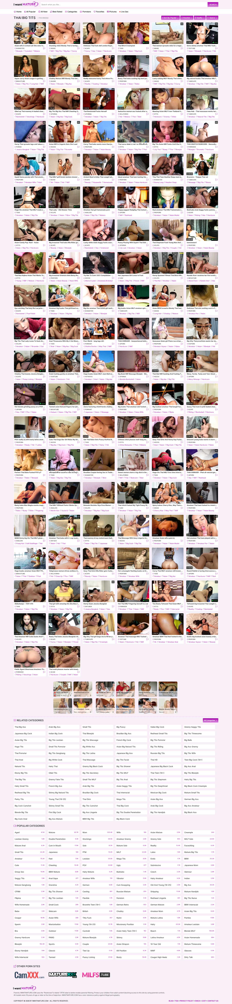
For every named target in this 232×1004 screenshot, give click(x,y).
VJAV (121, 278)
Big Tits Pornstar (158, 740)
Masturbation (63, 924)
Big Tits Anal (122, 779)
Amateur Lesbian (199, 924)
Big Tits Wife (190, 753)
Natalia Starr (205, 281)
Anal (40, 182)
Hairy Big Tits (190, 779)
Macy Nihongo (194, 379)
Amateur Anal (173, 642)
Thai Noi (157, 281)
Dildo (174, 117)
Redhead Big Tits (22, 792)
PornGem (192, 147)
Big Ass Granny (191, 746)
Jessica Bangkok (22, 150)
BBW (199, 859)
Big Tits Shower (123, 766)
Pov (28, 412)
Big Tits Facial (123, 760)
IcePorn (191, 344)
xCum (53, 672)
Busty (165, 150)
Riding (197, 215)
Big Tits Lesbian (56, 740)
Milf (52, 51)
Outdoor (32, 576)
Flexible (97, 898)
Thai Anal (19, 760)
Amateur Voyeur (160, 346)
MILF (131, 852)
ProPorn (122, 81)
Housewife (97, 182)
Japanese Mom (199, 865)
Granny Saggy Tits (192, 727)
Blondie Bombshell (127, 379)
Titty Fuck (97, 918)
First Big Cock (55, 812)
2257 (204, 1001)
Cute (29, 865)
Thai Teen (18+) (157, 773)
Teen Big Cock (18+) (193, 760)
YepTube (191, 48)
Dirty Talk (199, 957)
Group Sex (29, 872)
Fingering (39, 511)
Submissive (165, 865)
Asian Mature (165, 832)
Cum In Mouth (63, 845)
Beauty (88, 182)
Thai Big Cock (123, 806)
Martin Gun (55, 511)
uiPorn (122, 213)
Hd (215, 51)
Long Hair (34, 84)
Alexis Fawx (193, 281)
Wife (131, 832)
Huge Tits (19, 746)
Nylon (131, 918)
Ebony (208, 182)
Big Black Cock (123, 819)
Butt (214, 576)
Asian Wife (74, 281)
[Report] (44, 48)
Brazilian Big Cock (90, 792)
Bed (139, 117)
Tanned (63, 957)
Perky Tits (19, 799)
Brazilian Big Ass (124, 733)
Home (18, 11)
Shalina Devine (91, 346)
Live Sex (124, 11)
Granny (167, 117)
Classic (63, 950)
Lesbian (97, 859)
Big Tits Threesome (193, 733)
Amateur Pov (194, 314)
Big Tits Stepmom (158, 779)
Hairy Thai (53, 766)
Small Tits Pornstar (57, 746)
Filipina (29, 898)
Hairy (102, 445)
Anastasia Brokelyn (105, 281)
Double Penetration (63, 839)
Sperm (29, 924)
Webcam (63, 911)
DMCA (197, 1001)
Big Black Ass (190, 812)
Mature (37, 51)
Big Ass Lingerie (90, 812)
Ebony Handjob (29, 950)
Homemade (108, 182)
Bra (29, 931)
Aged (29, 832)
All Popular (31, 11)
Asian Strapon (131, 944)
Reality (87, 84)
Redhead (128, 215)
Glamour (199, 872)
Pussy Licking (28, 379)
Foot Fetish (31, 314)
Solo (97, 845)
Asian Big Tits (21, 740)
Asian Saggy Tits (124, 786)
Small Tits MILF (89, 779)
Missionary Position (131, 924)
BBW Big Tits (88, 819)
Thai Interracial (123, 792)
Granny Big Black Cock (93, 766)
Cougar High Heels (165, 957)
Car (42, 346)
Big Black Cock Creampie (195, 786)
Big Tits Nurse (199, 898)
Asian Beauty (106, 150)
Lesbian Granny (29, 839)
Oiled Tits (53, 773)
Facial (136, 281)
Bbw (68, 215)
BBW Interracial (199, 904)
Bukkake (131, 872)
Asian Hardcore (141, 182)
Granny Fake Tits (56, 779)
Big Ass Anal (190, 766)
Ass (93, 51)
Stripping (165, 891)
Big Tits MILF (122, 773)
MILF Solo (199, 839)
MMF (165, 950)
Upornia (54, 114)
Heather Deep (171, 182)
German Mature (165, 904)
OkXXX (53, 48)
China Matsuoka (126, 445)
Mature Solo (131, 845)
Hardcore (107, 51)
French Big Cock (124, 740)
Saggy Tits (29, 878)
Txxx (121, 48)
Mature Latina (165, 918)
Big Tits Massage (90, 740)
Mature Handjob (199, 891)
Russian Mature (131, 891)
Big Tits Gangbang (57, 753)
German (97, 885)
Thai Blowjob (88, 733)
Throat (75, 642)
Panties (199, 918)
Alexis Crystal (90, 281)
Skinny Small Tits (56, 806)
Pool (39, 576)
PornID (19, 147)
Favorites (100, 11)
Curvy (74, 51)
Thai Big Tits (20, 779)
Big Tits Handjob (158, 812)
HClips (53, 213)
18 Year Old (165, 944)
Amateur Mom (165, 911)
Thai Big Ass (20, 727)
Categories (72, 11)
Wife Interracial (29, 957)
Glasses (199, 950)
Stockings (30, 117)
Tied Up (97, 950)
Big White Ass (89, 746)
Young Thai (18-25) (57, 799)
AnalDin (88, 213)
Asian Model (174, 215)
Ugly (131, 865)
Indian (199, 878)
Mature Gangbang (29, 885)
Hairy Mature (97, 872)
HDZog (53, 147)
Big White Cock (55, 760)
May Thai (102, 346)
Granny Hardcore (29, 937)
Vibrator (131, 878)
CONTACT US (213, 1001)
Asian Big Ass (157, 799)
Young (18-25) (97, 924)
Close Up (59, 576)
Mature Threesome (199, 944)
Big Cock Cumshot (23, 806)
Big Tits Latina (89, 753)
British (97, 911)
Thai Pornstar (21, 753)
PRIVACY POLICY (186, 1001)
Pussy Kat (20, 543)
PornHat (88, 344)
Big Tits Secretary (90, 773)
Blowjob (19, 51)
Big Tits (59, 51)
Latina (39, 445)
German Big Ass (191, 799)
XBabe (156, 48)
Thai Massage (89, 760)
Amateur (123, 51)
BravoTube (20, 81)
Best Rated (57, 11)
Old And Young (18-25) (165, 885)
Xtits (156, 114)
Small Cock (63, 904)
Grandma (63, 885)
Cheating (63, 865)
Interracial (175, 609)
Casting (96, 84)
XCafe (87, 48)
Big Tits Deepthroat (159, 786)
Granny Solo (165, 839)
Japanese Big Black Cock (162, 766)
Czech (165, 872)
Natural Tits (202, 117)
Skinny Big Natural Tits (59, 792)
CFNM (29, 891)
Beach (165, 931)
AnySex (54, 541)
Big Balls (188, 740)
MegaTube (192, 278)
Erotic (165, 859)
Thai (167, 51)
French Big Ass (55, 786)
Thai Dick (87, 799)
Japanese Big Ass (125, 753)
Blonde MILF (199, 931)
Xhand (53, 81)
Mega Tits (121, 799)
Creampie (103, 642)
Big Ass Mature (55, 819)
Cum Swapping (131, 885)
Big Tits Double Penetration (129, 812)
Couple (174, 248)
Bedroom (134, 478)
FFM (97, 852)
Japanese (89, 412)
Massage (192, 182)
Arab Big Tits (88, 786)
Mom (97, 832)
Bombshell (20, 117)
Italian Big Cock (157, 727)
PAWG (63, 937)
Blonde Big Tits (21, 812)
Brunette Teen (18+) (97, 904)
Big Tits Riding (157, 746)
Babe (137, 84)
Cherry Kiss (158, 511)
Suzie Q (65, 511)
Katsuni (54, 412)
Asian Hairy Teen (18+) (131, 931)
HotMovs (89, 377)
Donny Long (158, 182)
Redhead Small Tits (159, 733)
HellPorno (123, 114)
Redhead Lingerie (165, 898)
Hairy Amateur (165, 878)
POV (97, 865)
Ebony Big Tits (21, 773)
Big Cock (138, 51)
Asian (99, 51)
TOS (176, 1001)
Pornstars (86, 11)
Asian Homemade (199, 937)
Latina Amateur (165, 937)
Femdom (131, 898)
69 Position (131, 950)
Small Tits (87, 727)
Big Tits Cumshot (90, 806)
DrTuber (88, 606)
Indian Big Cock (56, 733)
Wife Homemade (29, 904)
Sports (63, 944)
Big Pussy (121, 727)
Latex (165, 852)
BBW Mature (63, 872)
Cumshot (28, 51)
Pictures (113, 11)
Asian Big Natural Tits (126, 746)
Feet (63, 859)
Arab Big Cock (157, 806)
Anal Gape (63, 878)
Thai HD (154, 760)
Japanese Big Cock (23, 733)
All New (43, 11)
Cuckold (97, 931)
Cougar (29, 918)
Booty (131, 957)
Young (18, 281)
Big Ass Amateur (191, 806)
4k (52, 182)
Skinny (131, 937)
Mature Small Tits (192, 792)
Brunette (69, 150)
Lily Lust (123, 248)
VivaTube (54, 377)
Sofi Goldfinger (32, 543)
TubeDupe (192, 81)
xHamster (20, 48)
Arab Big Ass (54, 727)
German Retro (131, 904)
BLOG (171, 1001)
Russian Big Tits (158, 753)
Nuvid (53, 180)
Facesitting (199, 845)
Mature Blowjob (97, 937)
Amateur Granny (131, 839)
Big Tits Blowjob (191, 773)
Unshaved (105, 248)
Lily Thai (157, 150)
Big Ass (67, 51)
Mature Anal (29, 845)
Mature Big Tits (199, 852)
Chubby (167, 314)
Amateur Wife (30, 182)
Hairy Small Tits (21, 786)
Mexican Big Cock (158, 792)
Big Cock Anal (21, 819)
